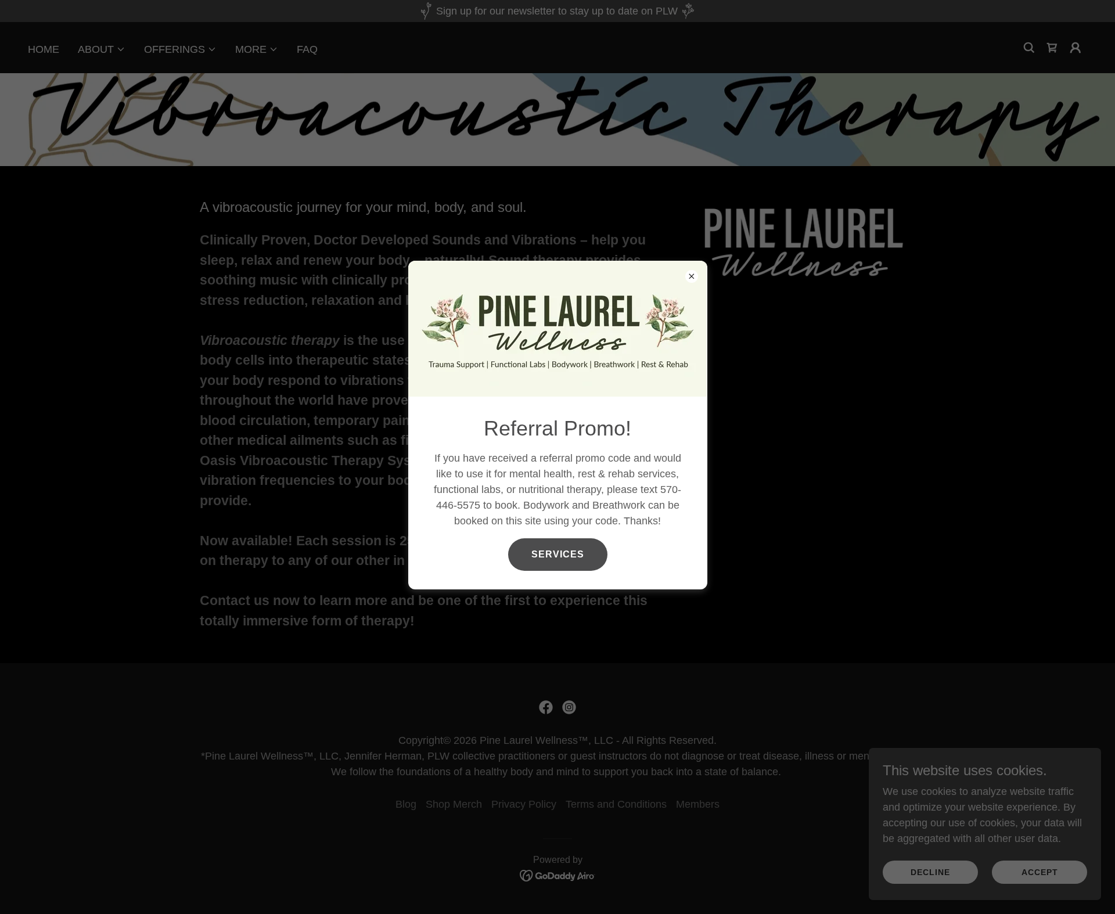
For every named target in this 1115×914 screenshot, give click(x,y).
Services (557, 554)
